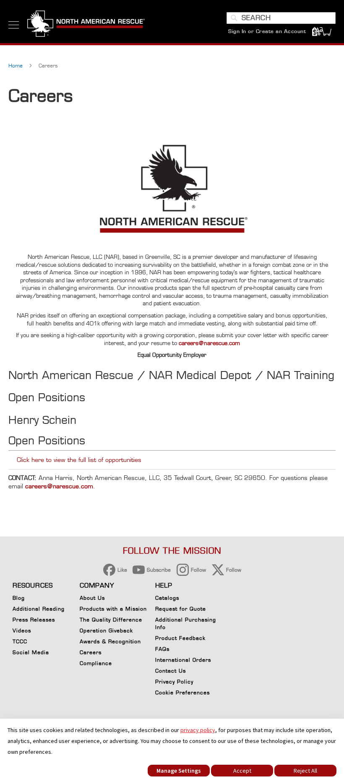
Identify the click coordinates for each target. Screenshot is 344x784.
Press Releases (34, 619)
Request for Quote (180, 609)
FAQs (162, 649)
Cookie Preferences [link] (182, 692)
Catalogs (167, 598)
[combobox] (281, 18)
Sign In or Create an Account (267, 31)
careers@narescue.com (209, 343)
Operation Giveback (106, 630)
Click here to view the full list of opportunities (79, 459)
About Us (92, 598)
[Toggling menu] (13, 24)
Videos (22, 630)
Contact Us (170, 671)
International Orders (183, 660)
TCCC (20, 641)
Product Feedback (180, 638)
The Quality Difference (111, 619)
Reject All (305, 770)
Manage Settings (178, 770)
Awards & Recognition (110, 641)
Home (16, 65)
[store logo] (86, 24)
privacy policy (197, 730)
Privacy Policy (174, 681)
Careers (91, 652)
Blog (19, 598)
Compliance (96, 663)
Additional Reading (39, 609)
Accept (242, 770)
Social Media (31, 652)
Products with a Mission (113, 609)
